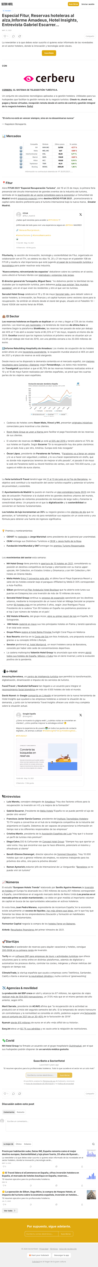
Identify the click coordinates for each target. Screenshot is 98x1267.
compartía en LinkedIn (39, 695)
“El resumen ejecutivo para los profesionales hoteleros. (26, 1179)
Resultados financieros (23, 929)
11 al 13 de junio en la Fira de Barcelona (67, 479)
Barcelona (82, 867)
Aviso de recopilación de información (40, 1083)
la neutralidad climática (41, 976)
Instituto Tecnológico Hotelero (72, 818)
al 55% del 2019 (57, 441)
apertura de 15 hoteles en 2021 (57, 563)
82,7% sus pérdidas (30, 1028)
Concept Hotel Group (53, 841)
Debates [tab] (27, 1144)
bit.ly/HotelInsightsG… (67, 730)
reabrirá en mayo (28, 624)
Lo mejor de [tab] (8, 1144)
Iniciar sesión (88, 4)
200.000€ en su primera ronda (18, 950)
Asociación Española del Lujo (56, 833)
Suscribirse (73, 4)
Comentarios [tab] (9, 1112)
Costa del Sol (42, 636)
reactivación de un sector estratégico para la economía (45, 195)
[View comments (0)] (13, 36)
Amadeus (50, 801)
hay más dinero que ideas (59, 910)
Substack (36, 1261)
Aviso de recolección (68, 1249)
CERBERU (7, 90)
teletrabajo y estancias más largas (56, 275)
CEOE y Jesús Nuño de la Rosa (65, 541)
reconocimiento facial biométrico (18, 689)
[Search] (93, 1144)
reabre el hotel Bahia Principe (36, 632)
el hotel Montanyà (36, 644)
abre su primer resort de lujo (62, 616)
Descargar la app (61, 1255)
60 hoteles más (22, 604)
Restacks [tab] (20, 1112)
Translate (8, 11)
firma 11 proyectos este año (35, 578)
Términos (54, 1249)
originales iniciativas (82, 422)
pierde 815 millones (20, 1022)
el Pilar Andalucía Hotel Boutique (42, 590)
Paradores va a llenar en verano (78, 453)
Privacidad (43, 1249)
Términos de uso (49, 1081)
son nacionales (33, 325)
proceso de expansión (53, 598)
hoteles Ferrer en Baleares (61, 923)
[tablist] (14, 1112)
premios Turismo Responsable (69, 546)
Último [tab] (19, 1144)
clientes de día (78, 512)
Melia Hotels (46, 811)
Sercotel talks (62, 294)
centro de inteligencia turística (42, 676)
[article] (49, 1159)
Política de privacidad (66, 1083)
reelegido (22, 536)
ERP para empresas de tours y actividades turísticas (51, 956)
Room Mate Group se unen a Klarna (25, 432)
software (19, 956)
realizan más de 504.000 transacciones (22, 996)
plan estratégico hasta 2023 (71, 492)
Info (30, 106)
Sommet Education (67, 854)
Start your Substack (40, 1255)
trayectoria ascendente (34, 352)
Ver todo (8, 1210)
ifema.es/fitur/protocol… (30, 230)
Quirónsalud (75, 1046)
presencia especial (27, 198)
